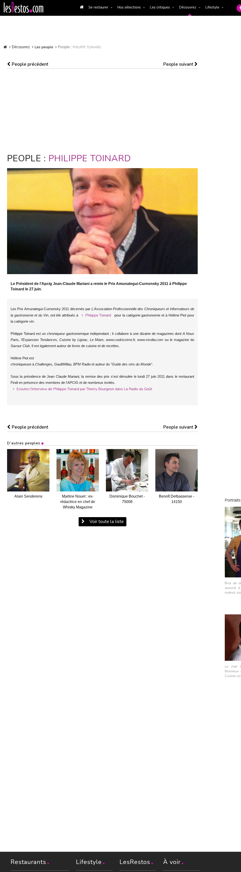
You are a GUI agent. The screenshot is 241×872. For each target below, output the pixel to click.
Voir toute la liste (106, 522)
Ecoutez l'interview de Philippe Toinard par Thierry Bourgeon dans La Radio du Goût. (84, 389)
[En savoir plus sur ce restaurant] (28, 470)
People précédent (29, 64)
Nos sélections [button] (129, 7)
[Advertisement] (102, 111)
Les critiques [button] (160, 7)
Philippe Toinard (97, 315)
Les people (44, 47)
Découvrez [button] (187, 7)
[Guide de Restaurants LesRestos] (24, 7)
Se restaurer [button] (98, 7)
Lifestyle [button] (212, 7)
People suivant (178, 64)
